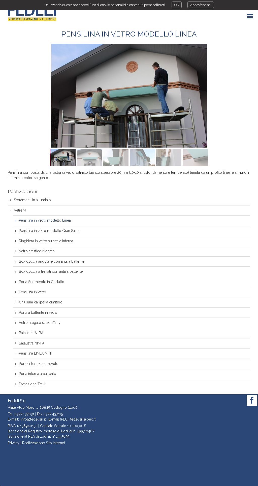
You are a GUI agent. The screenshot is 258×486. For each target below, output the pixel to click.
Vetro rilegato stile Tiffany (39, 323)
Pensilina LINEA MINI (35, 353)
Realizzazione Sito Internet (43, 443)
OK (176, 5)
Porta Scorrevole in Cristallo (41, 282)
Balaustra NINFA (31, 343)
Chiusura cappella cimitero (40, 302)
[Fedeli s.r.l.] (32, 12)
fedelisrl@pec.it (82, 419)
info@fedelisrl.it (33, 419)
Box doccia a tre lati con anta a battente (51, 271)
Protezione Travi (32, 384)
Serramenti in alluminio (32, 200)
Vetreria (20, 210)
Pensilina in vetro (32, 292)
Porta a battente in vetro (38, 312)
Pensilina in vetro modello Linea (45, 220)
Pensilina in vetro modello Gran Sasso (50, 231)
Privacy (13, 443)
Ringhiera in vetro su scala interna (46, 241)
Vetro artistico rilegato (37, 251)
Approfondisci (200, 5)
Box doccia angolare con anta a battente (51, 261)
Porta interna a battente (37, 374)
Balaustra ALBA (31, 333)
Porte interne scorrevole (38, 364)
